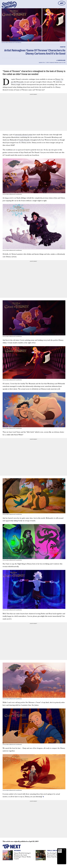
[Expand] (59, 850)
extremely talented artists (23, 135)
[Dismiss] (64, 850)
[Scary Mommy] (9, 5)
